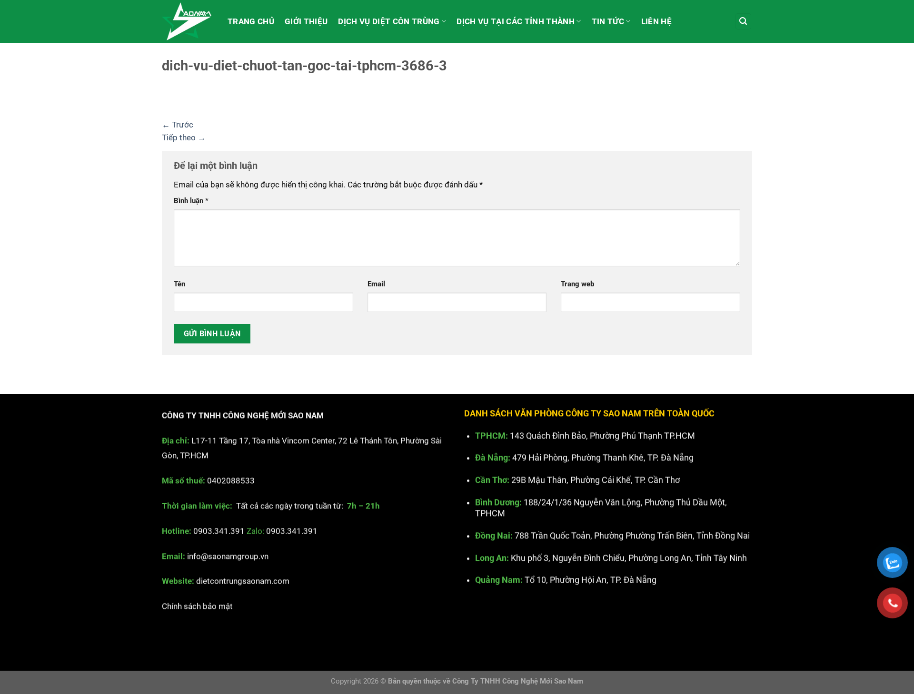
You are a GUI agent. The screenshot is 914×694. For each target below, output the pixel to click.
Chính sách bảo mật (197, 606)
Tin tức (608, 21)
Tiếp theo (184, 137)
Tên (179, 284)
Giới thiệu (306, 21)
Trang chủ (251, 21)
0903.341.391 (219, 531)
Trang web (577, 284)
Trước (177, 124)
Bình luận (191, 200)
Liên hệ (656, 21)
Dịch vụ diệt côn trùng (388, 21)
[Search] (743, 21)
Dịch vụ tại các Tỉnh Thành (516, 21)
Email (376, 284)
